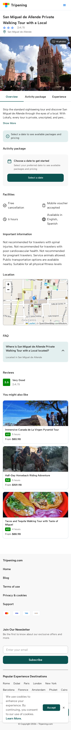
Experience (59, 96)
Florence (23, 689)
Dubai (16, 683)
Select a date (35, 177)
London (37, 683)
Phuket (53, 689)
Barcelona (8, 689)
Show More (9, 123)
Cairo (64, 689)
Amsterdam (39, 689)
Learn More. (14, 718)
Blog (6, 578)
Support (8, 604)
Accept (51, 707)
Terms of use (11, 586)
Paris (26, 683)
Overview (12, 96)
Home (7, 569)
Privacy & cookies (15, 595)
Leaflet (31, 323)
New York (50, 683)
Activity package (35, 96)
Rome (6, 683)
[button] (34, 298)
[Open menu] (64, 5)
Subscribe (35, 660)
